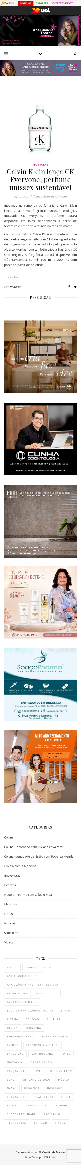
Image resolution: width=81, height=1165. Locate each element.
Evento (13, 1045)
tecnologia (16, 1122)
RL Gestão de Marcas (52, 1152)
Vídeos (9, 942)
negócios (31, 1088)
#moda (12, 967)
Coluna (9, 837)
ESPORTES (42, 3)
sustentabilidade (21, 1114)
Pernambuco (17, 1096)
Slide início (11, 933)
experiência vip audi (42, 1045)
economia (33, 1027)
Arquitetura (17, 993)
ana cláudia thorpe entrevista (32, 984)
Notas (8, 914)
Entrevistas (12, 875)
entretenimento (55, 1036)
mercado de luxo (36, 1079)
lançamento (17, 1070)
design (12, 1027)
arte (39, 993)
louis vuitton (60, 1070)
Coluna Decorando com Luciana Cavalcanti (33, 847)
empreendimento (20, 1036)
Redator (15, 287)
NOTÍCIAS (25, 3)
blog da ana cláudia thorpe (30, 1010)
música (63, 1079)
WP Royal (50, 1157)
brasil (66, 1010)
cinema (12, 1019)
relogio (13, 1105)
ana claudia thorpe (23, 975)
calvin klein (13, 277)
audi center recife (22, 1001)
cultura (53, 1019)
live (38, 1070)
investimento (41, 1062)
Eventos (10, 885)
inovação (14, 1062)
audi (54, 993)
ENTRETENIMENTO (63, 3)
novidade (54, 1088)
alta (47, 967)
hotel (66, 1053)
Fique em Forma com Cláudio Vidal (28, 894)
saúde (32, 1105)
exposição (15, 1053)
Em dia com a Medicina (20, 866)
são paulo (52, 1114)
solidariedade (56, 1105)
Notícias (40, 164)
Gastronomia (42, 1053)
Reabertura (44, 1096)
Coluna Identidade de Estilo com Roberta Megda (39, 856)
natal (12, 1088)
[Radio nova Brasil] (40, 74)
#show (30, 967)
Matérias (10, 904)
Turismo (40, 1122)
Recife (66, 1096)
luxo (11, 1079)
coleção (32, 1019)
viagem (60, 1122)
